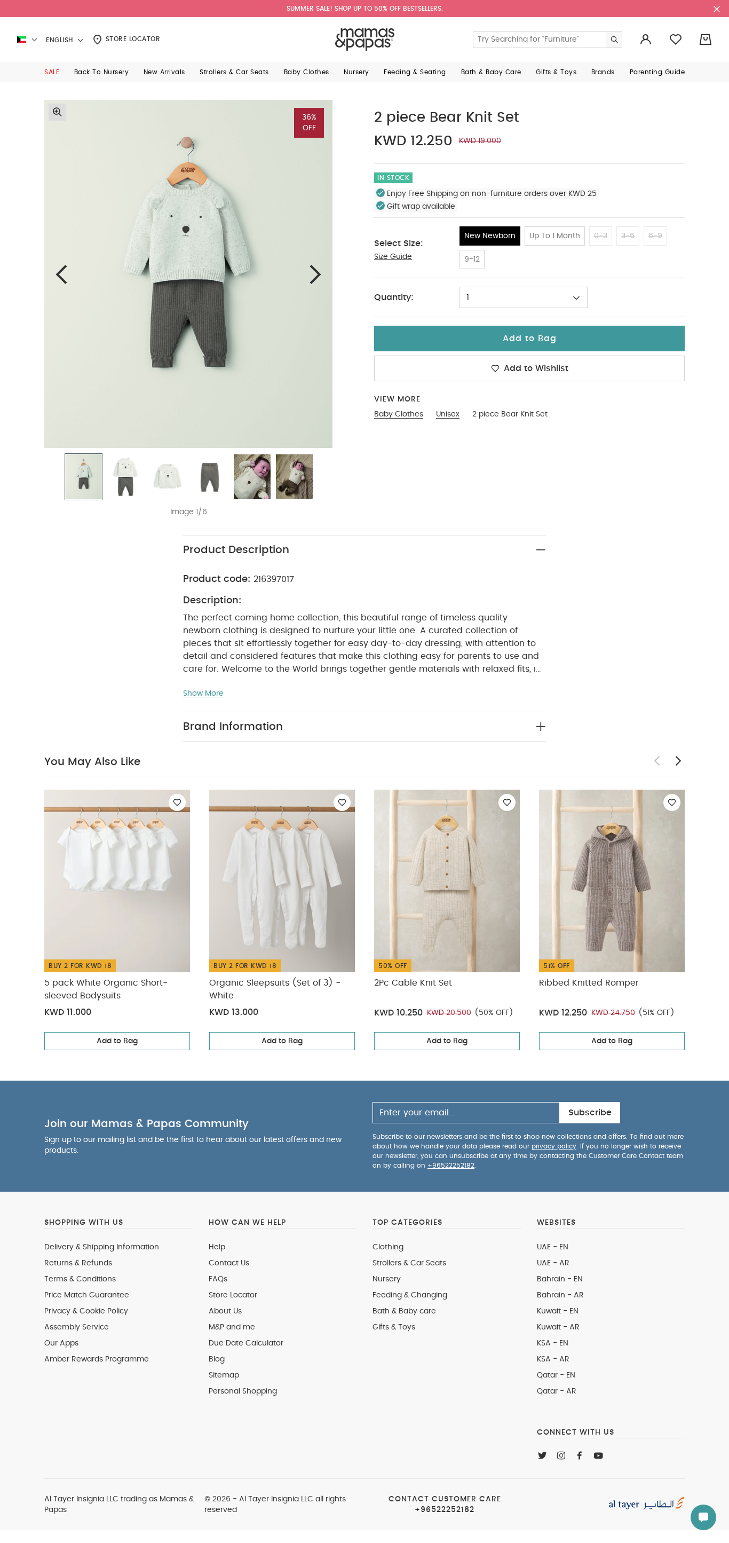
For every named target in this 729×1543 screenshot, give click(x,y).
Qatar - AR (556, 1391)
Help (217, 1247)
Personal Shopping (243, 1391)
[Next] (315, 274)
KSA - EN (552, 1343)
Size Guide (393, 257)
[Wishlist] (177, 802)
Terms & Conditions (80, 1279)
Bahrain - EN (560, 1279)
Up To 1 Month (554, 236)
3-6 (628, 236)
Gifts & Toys (394, 1327)
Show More (203, 693)
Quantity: (394, 297)
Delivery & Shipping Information (101, 1247)
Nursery (387, 1279)
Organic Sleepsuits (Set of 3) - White (274, 989)
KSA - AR (553, 1359)
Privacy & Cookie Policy (86, 1311)
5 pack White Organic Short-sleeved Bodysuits (106, 989)
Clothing (388, 1247)
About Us (225, 1311)
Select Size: (398, 243)
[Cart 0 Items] (705, 39)
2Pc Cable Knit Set (413, 983)
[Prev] (61, 274)
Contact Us (229, 1263)
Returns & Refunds (78, 1263)
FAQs (218, 1279)
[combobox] (523, 297)
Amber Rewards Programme (96, 1359)
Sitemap (224, 1375)
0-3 (600, 236)
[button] (51, 72)
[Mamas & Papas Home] (364, 39)
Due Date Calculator (246, 1343)
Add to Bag (117, 1041)
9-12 (472, 259)
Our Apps (61, 1343)
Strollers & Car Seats (409, 1263)
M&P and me (232, 1327)
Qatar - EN (556, 1375)
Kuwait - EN (558, 1311)
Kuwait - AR (558, 1327)
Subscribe (590, 1112)
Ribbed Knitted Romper (589, 983)
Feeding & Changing (410, 1295)
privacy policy (554, 1146)
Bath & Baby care (404, 1311)
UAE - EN (552, 1247)
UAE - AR (553, 1263)
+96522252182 (450, 1165)
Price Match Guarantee (86, 1295)
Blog (217, 1359)
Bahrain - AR (560, 1295)
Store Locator (131, 39)
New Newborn (490, 236)
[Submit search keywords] (614, 40)
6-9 (655, 236)
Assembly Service (76, 1327)
